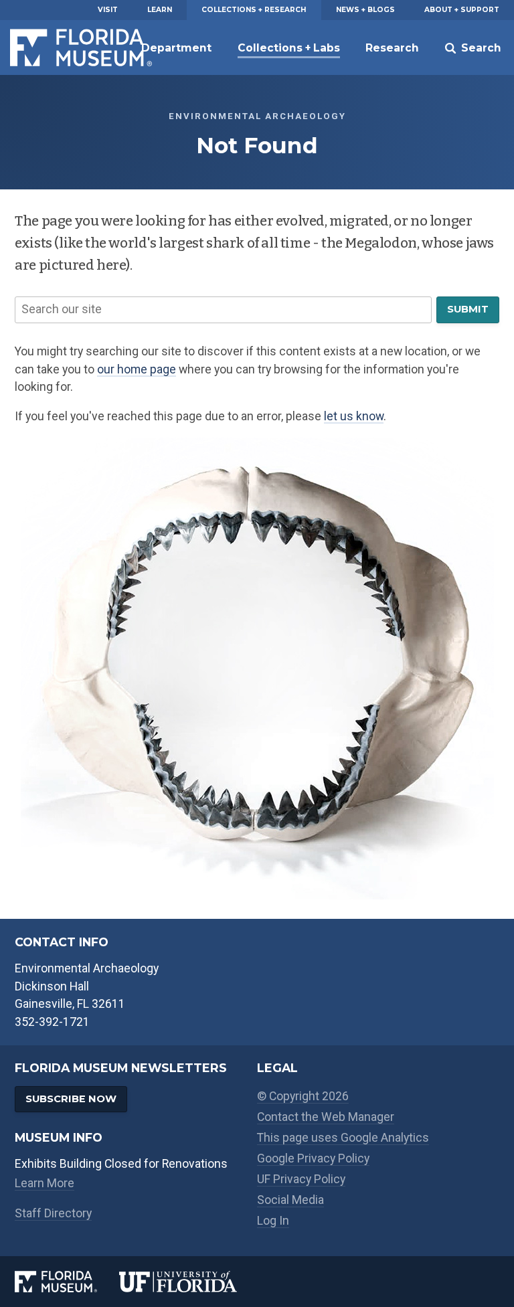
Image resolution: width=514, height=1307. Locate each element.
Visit (108, 9)
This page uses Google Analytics (343, 1137)
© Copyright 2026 (303, 1096)
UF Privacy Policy (301, 1179)
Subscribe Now (70, 1099)
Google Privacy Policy (313, 1158)
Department (176, 47)
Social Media (290, 1200)
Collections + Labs (289, 47)
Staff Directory (53, 1213)
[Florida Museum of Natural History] (67, 1281)
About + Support (461, 9)
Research (392, 47)
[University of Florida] (188, 1281)
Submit (468, 309)
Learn (159, 9)
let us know (353, 416)
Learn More (44, 1183)
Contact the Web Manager (325, 1117)
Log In (273, 1220)
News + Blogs (365, 9)
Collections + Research (253, 9)
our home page (136, 369)
